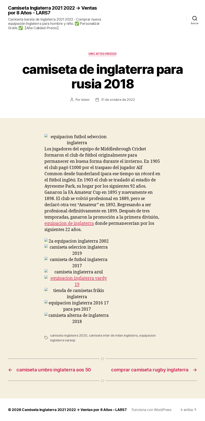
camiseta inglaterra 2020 (68, 335)
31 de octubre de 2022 (118, 100)
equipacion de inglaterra (69, 223)
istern (85, 100)
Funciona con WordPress (152, 410)
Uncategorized (102, 54)
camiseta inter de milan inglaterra (113, 335)
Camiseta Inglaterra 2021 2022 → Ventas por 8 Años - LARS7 (52, 10)
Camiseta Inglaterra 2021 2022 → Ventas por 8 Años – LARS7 (74, 410)
